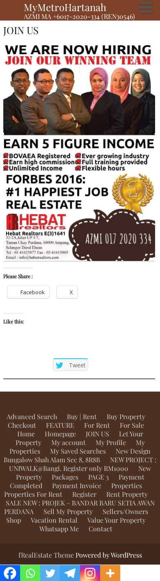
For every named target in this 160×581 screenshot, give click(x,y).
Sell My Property (68, 511)
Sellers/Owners (125, 511)
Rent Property (127, 494)
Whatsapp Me (59, 528)
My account (68, 442)
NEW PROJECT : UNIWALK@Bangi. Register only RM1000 (82, 464)
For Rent (97, 425)
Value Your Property (116, 520)
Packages (65, 477)
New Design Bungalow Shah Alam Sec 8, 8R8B (77, 455)
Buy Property (126, 416)
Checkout (22, 425)
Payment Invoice (76, 485)
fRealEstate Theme (46, 555)
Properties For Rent (33, 494)
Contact (100, 528)
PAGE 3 (98, 477)
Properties (126, 485)
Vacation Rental (54, 520)
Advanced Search (32, 416)
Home (26, 433)
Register (84, 494)
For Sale (132, 425)
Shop (13, 520)
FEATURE (60, 425)
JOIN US (97, 433)
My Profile (111, 442)
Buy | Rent (82, 416)
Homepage (60, 433)
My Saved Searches (78, 451)
